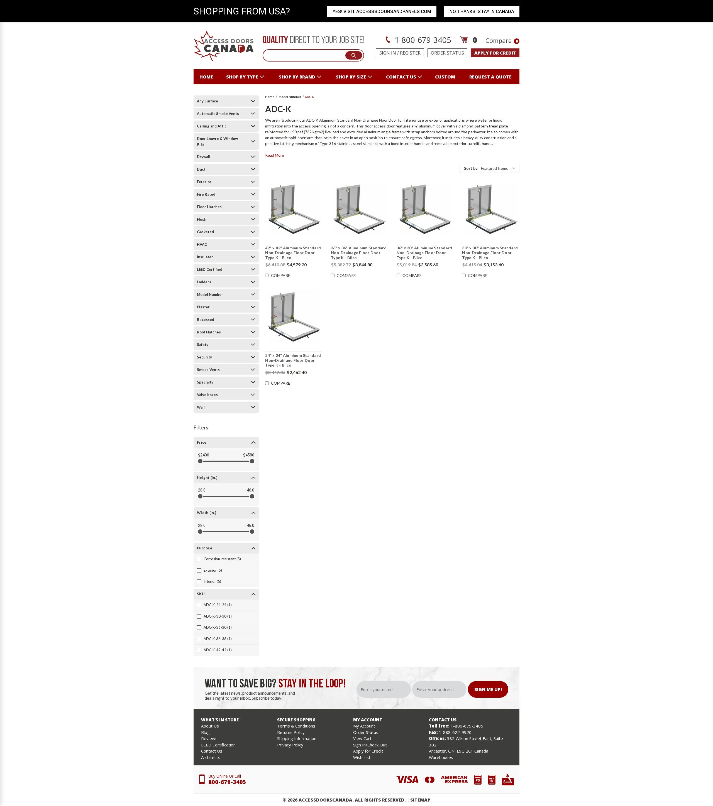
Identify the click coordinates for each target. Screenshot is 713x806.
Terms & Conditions (296, 726)
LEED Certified (209, 269)
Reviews (209, 738)
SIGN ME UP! (488, 689)
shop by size (351, 77)
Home (206, 77)
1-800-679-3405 (422, 40)
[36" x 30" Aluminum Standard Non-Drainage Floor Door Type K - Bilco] (425, 209)
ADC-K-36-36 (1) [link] (218, 639)
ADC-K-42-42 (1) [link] (218, 650)
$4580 (248, 455)
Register (410, 53)
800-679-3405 (227, 782)
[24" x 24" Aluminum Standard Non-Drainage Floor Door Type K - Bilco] (294, 316)
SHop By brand (297, 77)
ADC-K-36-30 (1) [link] (218, 627)
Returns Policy (291, 732)
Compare (501, 40)
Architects (210, 757)
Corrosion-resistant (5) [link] (222, 559)
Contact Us (211, 751)
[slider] (200, 461)
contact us (401, 77)
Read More (274, 155)
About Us (210, 726)
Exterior (204, 182)
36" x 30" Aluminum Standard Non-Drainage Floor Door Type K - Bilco (424, 252)
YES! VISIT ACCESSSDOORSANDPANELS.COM (382, 11)
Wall (201, 407)
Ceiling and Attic (211, 126)
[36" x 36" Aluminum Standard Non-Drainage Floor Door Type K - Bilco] (359, 209)
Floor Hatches (209, 207)
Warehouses (441, 757)
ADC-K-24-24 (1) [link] (218, 605)
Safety (202, 344)
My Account (364, 726)
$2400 (203, 455)
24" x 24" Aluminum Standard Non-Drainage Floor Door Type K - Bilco (293, 360)
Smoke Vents (208, 369)
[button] (489, 168)
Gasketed (205, 232)
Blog (205, 732)
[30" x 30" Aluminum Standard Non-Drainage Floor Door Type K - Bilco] (490, 209)
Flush (201, 219)
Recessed (205, 319)
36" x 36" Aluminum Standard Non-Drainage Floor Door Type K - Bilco (359, 252)
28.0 (202, 490)
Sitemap (420, 800)
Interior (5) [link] (212, 581)
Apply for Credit (368, 751)
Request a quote (490, 77)
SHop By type (242, 77)
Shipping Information (296, 738)
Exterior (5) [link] (213, 570)
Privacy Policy (290, 745)
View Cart (362, 738)
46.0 (250, 490)
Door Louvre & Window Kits (217, 141)
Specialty (205, 382)
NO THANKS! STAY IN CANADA (482, 11)
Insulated (205, 257)
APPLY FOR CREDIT (495, 53)
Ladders (204, 282)
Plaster (203, 307)
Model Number (210, 294)
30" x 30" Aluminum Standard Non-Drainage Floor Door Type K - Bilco (490, 252)
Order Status (447, 53)
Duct (201, 169)
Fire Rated (206, 194)
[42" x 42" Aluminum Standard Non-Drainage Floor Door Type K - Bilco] (294, 209)
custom (445, 77)
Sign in (387, 53)
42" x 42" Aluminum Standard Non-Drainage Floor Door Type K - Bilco (293, 252)
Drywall (203, 156)
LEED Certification (218, 745)
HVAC (202, 244)
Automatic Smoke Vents (218, 113)
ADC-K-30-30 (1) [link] (218, 616)
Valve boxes (207, 394)
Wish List (361, 757)
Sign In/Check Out (370, 745)
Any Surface (207, 101)
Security (204, 357)
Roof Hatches (209, 332)
